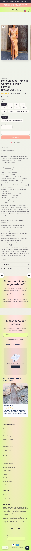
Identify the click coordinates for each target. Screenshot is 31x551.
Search (5, 429)
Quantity (3, 124)
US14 (23, 108)
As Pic (4, 117)
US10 (10, 108)
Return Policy (7, 436)
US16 (4, 111)
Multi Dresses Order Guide (11, 443)
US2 (10, 104)
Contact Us (6, 498)
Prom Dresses (7, 470)
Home (5, 460)
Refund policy (7, 450)
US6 (23, 104)
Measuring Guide (8, 439)
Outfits (5, 478)
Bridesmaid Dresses (9, 467)
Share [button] (4, 259)
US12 (17, 108)
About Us (6, 495)
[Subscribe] (26, 335)
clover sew (13, 547)
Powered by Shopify (19, 547)
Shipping (3, 99)
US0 (4, 104)
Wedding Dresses (8, 463)
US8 (4, 108)
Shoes (5, 474)
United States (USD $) (15, 539)
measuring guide (9, 162)
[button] (2, 9)
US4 (16, 104)
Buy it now (15, 137)
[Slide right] (19, 75)
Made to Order (7, 481)
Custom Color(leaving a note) (12, 120)
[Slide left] (12, 75)
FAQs (4, 432)
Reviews (5, 485)
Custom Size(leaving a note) (18, 111)
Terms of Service (8, 446)
